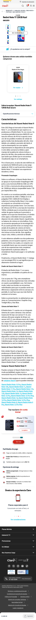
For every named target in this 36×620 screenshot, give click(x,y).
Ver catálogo (18, 99)
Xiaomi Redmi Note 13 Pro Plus (22, 396)
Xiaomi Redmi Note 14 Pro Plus (18, 400)
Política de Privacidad (11, 596)
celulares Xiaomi (10, 381)
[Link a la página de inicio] (2, 11)
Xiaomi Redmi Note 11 (17, 387)
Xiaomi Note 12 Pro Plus (13, 405)
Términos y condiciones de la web (17, 591)
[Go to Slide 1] (8, 27)
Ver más (18, 442)
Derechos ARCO (24, 596)
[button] (28, 1)
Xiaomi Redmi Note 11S (24, 389)
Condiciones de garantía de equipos (17, 594)
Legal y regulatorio (18, 608)
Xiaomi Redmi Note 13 (13, 393)
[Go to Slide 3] (8, 37)
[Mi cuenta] (31, 6)
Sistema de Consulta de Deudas (17, 605)
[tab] (13, 437)
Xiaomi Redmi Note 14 (9, 398)
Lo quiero (25, 430)
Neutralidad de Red (17, 602)
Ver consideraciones (18, 520)
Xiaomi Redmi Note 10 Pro (11, 384)
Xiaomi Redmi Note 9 (9, 402)
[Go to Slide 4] (8, 42)
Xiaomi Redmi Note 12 (9, 391)
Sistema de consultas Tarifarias (17, 599)
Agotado (30, 616)
